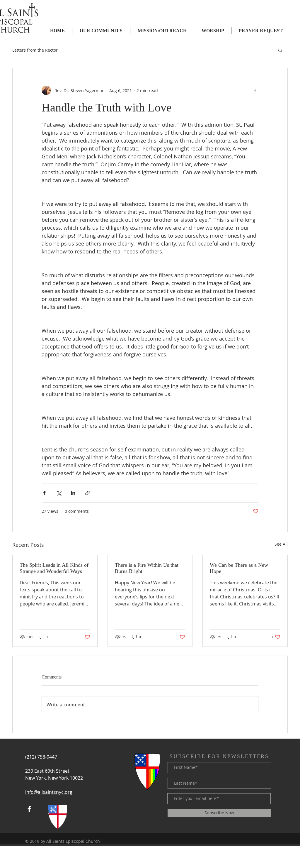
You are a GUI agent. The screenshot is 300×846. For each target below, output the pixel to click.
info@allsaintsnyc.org (48, 792)
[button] (280, 50)
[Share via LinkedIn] (73, 493)
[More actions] (254, 90)
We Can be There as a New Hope (239, 568)
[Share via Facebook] (44, 493)
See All (281, 544)
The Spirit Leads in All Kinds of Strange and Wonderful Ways (54, 568)
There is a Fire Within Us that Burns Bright (146, 568)
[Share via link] (87, 493)
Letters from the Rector (35, 50)
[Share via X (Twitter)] (59, 493)
